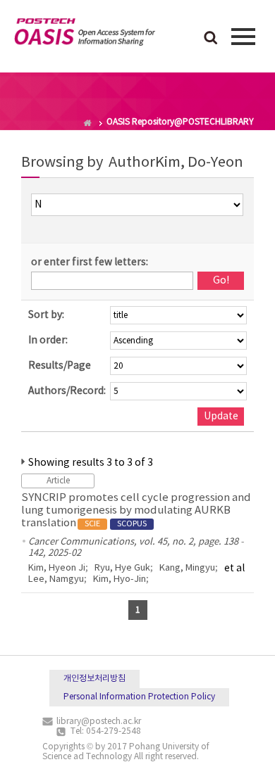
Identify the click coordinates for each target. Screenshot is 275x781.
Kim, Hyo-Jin (119, 579)
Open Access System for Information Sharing (84, 34)
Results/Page (59, 366)
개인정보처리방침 (94, 678)
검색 (210, 38)
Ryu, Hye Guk (122, 568)
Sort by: (46, 315)
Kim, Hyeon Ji (56, 568)
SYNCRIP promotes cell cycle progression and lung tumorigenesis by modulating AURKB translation (136, 510)
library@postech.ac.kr (98, 721)
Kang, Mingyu (187, 568)
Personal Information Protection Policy (139, 696)
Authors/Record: (67, 391)
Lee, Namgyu (56, 579)
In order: (48, 340)
